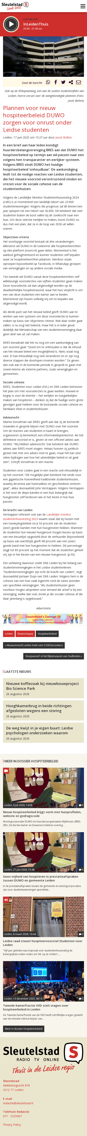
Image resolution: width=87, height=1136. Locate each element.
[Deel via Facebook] (55, 83)
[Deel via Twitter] (63, 83)
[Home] (15, 5)
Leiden (9, 633)
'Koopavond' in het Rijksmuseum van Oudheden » (53, 656)
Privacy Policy (12, 1124)
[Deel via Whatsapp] (48, 83)
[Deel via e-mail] (78, 83)
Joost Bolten (63, 137)
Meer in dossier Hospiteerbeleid (23, 1028)
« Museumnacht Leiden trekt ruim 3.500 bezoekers (34, 645)
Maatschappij (25, 633)
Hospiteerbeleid (47, 633)
